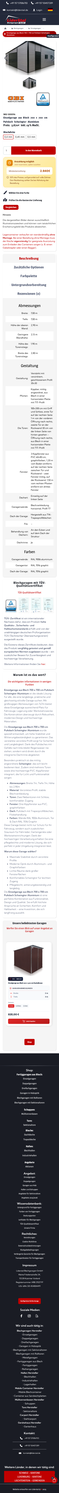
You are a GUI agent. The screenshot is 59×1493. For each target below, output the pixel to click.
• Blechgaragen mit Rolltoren (29, 1356)
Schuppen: (29, 1112)
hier (43, 664)
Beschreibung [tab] (29, 258)
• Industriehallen (29, 1382)
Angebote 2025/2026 (29, 1200)
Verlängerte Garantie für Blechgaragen (29, 1256)
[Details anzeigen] (49, 974)
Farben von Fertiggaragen (29, 1214)
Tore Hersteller (29, 1409)
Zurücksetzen (9, 143)
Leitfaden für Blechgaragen (29, 1222)
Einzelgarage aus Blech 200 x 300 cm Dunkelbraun (25, 984)
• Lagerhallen (29, 1386)
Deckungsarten (29, 1218)
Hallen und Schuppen (29, 1192)
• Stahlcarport (29, 1421)
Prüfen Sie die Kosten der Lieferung (25, 200)
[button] (29, 58)
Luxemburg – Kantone (29, 1479)
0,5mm (25, 1007)
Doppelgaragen (29, 1183)
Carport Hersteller (29, 1417)
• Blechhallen (29, 1379)
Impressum (29, 1267)
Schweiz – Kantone (29, 1475)
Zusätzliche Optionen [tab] (29, 267)
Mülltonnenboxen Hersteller (29, 1402)
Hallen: (29, 1148)
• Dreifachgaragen (29, 1344)
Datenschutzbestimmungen (29, 1248)
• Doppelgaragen (29, 1340)
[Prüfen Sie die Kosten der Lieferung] (5, 200)
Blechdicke (9, 132)
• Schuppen (29, 1405)
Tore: (29, 1123)
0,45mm (18, 1007)
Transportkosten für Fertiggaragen (29, 1260)
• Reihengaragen (29, 1371)
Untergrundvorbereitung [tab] (28, 285)
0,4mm (11, 1007)
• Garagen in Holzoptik (29, 1348)
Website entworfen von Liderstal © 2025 (29, 1491)
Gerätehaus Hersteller (29, 1425)
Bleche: (29, 1132)
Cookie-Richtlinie (29, 1244)
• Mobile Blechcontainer (29, 1394)
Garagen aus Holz (29, 1188)
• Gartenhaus (29, 1428)
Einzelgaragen (29, 1179)
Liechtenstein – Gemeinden (30, 1482)
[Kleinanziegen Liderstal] (37, 1318)
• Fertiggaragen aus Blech (29, 1363)
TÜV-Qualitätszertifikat (29, 1226)
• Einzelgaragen (29, 1336)
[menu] (44, 19)
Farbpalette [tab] (28, 276)
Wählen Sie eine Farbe (19, 193)
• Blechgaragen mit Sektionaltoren (29, 1352)
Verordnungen (29, 1240)
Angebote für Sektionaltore (29, 1196)
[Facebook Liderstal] (21, 1318)
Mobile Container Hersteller (29, 1390)
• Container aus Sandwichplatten (29, 1398)
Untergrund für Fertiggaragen (29, 1209)
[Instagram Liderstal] (29, 1318)
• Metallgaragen (30, 1359)
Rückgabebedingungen (29, 1252)
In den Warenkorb (34, 150)
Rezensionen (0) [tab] (28, 294)
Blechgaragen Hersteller (29, 1333)
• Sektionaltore (29, 1413)
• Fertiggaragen (29, 1367)
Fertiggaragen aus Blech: (30, 1076)
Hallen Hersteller (29, 1375)
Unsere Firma (29, 1230)
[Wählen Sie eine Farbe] (5, 192)
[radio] (8, 137)
